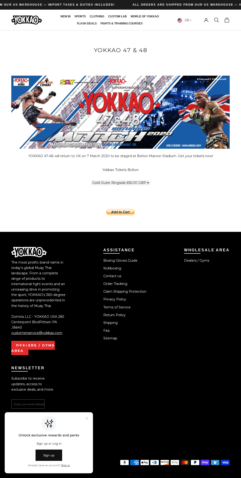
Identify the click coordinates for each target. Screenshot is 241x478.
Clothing (97, 16)
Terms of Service (117, 307)
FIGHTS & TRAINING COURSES (121, 23)
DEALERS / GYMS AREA (33, 348)
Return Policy (114, 315)
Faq (106, 330)
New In (65, 16)
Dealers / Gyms (196, 260)
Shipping (110, 323)
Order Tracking (115, 284)
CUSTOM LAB (117, 16)
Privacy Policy (114, 299)
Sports (80, 16)
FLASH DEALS (87, 23)
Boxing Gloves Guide (120, 260)
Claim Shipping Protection (124, 291)
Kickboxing (112, 268)
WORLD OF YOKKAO (145, 16)
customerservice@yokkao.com (36, 333)
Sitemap (110, 338)
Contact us (112, 276)
